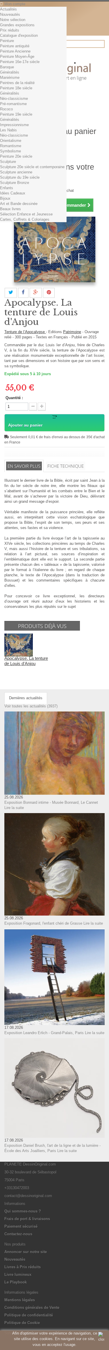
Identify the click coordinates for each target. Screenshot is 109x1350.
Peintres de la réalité (17, 83)
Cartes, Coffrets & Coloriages (24, 219)
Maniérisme (9, 77)
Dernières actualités (25, 698)
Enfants (6, 188)
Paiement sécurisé (20, 1226)
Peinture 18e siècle (16, 88)
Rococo (6, 109)
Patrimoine (72, 332)
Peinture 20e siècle (16, 156)
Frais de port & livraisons (27, 1219)
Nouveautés (10, 14)
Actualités (8, 9)
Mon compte (14, 4)
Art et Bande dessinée (18, 203)
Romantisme (10, 146)
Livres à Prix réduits (22, 1267)
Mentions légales (19, 1300)
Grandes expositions (17, 25)
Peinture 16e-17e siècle (20, 62)
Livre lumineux (17, 1274)
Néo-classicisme (14, 98)
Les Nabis (8, 130)
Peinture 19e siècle (16, 114)
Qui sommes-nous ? (22, 1211)
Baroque (7, 67)
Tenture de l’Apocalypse (25, 332)
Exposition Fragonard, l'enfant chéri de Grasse (43, 923)
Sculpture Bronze (14, 182)
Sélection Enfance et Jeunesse (26, 214)
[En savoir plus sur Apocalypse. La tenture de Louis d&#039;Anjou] (18, 645)
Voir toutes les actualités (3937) (31, 706)
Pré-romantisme (13, 104)
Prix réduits (9, 30)
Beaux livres (10, 209)
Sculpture (8, 161)
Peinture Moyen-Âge (17, 56)
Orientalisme (10, 140)
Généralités (9, 72)
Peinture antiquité (14, 46)
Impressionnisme (14, 125)
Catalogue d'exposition (19, 35)
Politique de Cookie (22, 1323)
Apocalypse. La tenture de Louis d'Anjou (26, 661)
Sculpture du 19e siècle (20, 177)
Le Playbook (15, 1282)
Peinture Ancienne (15, 51)
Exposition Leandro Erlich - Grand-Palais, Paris (44, 1033)
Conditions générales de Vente (31, 1307)
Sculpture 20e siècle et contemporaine (32, 167)
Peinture (7, 41)
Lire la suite (14, 808)
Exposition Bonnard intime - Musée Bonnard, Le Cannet (51, 802)
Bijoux (5, 198)
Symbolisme (10, 151)
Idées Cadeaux (12, 193)
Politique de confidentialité (28, 1315)
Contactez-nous (18, 1234)
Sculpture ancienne (16, 172)
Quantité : (14, 398)
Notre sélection (12, 20)
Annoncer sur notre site (25, 1252)
